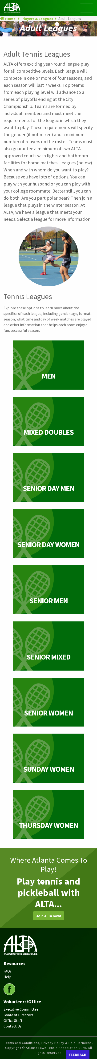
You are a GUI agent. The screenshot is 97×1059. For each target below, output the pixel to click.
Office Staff (13, 1020)
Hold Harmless (80, 1043)
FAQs (8, 971)
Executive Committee (21, 1009)
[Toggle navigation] (86, 8)
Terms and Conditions (21, 1043)
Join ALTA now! (48, 915)
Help (7, 976)
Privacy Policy (52, 1043)
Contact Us (12, 1026)
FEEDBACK (77, 1054)
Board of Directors (18, 1014)
